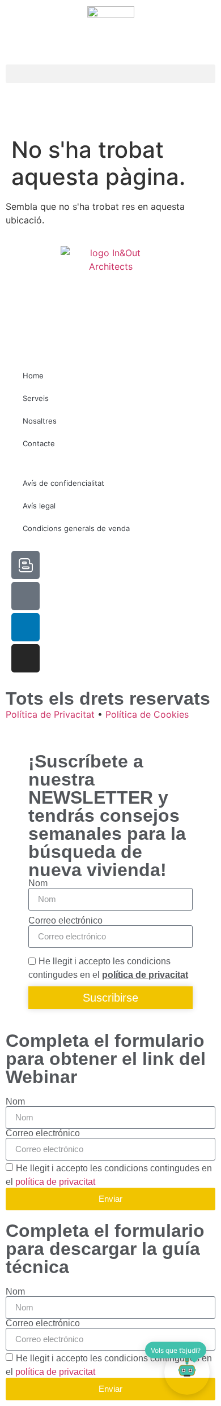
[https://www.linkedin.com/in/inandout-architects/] (25, 627)
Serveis (36, 398)
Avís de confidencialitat (63, 483)
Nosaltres (40, 420)
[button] (110, 73)
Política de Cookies (147, 714)
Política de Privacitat (50, 714)
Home (33, 375)
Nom (38, 883)
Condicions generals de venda (76, 528)
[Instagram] (25, 658)
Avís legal (39, 505)
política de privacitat (145, 974)
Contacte (39, 443)
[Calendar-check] (25, 596)
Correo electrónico (65, 920)
